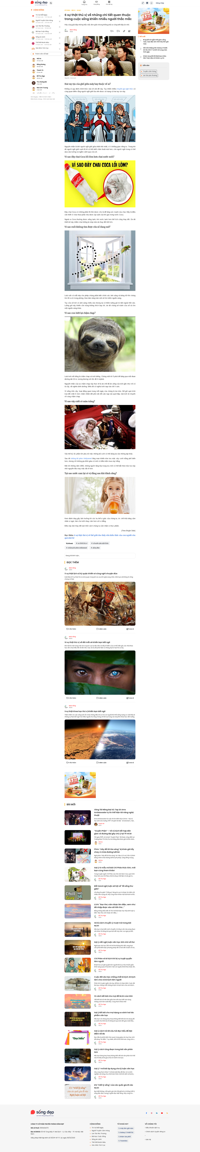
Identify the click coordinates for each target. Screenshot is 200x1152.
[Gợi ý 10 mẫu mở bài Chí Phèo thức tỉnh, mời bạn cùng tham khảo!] (78, 874)
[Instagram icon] (151, 1113)
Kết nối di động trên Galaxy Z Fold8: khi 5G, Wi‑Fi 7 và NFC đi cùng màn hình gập (155, 50)
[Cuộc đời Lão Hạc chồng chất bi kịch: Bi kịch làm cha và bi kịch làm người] (78, 983)
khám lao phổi (125, 1137)
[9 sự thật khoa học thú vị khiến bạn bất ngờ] (100, 739)
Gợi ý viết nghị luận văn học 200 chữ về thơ (114, 942)
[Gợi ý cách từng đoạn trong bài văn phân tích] (78, 1056)
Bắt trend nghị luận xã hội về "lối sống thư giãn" (113, 887)
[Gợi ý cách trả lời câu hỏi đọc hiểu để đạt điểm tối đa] (78, 1037)
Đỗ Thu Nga (102, 879)
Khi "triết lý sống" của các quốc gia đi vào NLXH (113, 1086)
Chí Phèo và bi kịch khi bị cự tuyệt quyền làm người (113, 960)
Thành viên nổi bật (41, 54)
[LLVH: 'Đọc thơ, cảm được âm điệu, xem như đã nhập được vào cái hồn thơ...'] (78, 911)
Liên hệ (148, 1139)
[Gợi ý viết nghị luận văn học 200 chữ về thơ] (78, 947)
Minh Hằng (73, 30)
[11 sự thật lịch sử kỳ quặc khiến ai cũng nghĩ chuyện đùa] (100, 604)
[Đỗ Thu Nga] (96, 879)
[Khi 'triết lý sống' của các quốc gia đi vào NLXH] (78, 1091)
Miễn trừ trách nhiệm (45, 97)
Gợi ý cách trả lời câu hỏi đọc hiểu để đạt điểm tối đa (113, 1032)
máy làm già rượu (126, 1128)
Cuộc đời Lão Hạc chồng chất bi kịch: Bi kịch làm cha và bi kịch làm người (114, 978)
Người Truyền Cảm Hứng (100, 1131)
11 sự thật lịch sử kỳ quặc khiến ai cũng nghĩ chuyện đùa (91, 573)
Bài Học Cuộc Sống (98, 1136)
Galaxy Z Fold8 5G (126, 1132)
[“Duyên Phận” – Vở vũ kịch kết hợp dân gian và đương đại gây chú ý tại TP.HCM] (78, 837)
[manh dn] (96, 824)
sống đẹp (95, 548)
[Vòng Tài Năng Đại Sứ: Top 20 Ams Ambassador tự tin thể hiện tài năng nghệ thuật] (78, 817)
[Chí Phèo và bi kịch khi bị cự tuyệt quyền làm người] (78, 965)
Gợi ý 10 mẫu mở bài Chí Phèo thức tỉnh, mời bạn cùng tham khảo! (114, 869)
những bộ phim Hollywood (81, 458)
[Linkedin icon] (157, 1113)
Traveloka (123, 1141)
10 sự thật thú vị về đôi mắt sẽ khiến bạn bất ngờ (87, 642)
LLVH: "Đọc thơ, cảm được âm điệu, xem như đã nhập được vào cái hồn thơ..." (114, 906)
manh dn (101, 824)
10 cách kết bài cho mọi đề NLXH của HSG (113, 996)
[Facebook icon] (146, 1113)
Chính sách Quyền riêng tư (155, 1132)
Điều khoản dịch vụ (152, 1128)
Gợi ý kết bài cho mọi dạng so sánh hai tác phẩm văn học (114, 1014)
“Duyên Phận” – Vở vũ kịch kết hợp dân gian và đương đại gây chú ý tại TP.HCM (112, 832)
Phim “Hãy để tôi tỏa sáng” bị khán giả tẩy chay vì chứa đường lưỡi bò (114, 851)
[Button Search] (51, 3)
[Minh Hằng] (66, 568)
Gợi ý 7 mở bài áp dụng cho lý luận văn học (114, 1068)
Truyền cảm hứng (149, 71)
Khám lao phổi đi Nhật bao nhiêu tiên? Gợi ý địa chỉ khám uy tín (154, 57)
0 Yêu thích (72, 629)
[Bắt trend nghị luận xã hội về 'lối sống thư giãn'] (78, 892)
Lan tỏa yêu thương (150, 75)
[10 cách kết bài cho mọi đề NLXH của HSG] (78, 1001)
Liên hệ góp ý (34, 97)
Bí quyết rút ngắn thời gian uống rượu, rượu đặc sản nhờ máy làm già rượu (156, 42)
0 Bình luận (102, 629)
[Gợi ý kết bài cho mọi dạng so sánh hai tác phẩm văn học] (78, 1019)
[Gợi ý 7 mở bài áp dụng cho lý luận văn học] (78, 1073)
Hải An (101, 842)
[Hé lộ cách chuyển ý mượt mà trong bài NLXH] (78, 929)
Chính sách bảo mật (49, 99)
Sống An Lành (96, 1139)
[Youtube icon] (162, 1113)
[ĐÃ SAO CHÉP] (124, 31)
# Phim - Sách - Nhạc (73, 10)
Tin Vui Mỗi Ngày (97, 1128)
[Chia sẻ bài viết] (143, 3)
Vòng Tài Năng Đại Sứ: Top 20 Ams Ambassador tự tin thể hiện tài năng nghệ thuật (114, 812)
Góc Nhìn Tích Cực (98, 1145)
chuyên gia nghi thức (125, 89)
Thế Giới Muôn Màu (98, 1142)
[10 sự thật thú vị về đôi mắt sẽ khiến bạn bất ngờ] (100, 672)
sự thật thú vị (82, 543)
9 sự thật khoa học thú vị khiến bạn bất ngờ (85, 711)
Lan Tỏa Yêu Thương (98, 1133)
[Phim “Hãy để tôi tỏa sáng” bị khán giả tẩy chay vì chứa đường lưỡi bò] (78, 856)
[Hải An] (96, 842)
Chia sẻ (131, 629)
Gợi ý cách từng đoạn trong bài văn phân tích (113, 1051)
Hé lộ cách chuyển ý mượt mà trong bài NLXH (112, 924)
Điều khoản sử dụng (36, 99)
